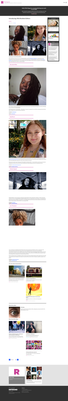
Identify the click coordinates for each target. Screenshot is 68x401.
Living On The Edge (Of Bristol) (30, 278)
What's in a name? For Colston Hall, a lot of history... (17, 278)
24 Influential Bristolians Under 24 (31, 352)
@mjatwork (13, 113)
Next (16, 359)
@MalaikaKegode (14, 203)
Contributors (29, 380)
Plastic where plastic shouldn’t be (53, 28)
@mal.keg (13, 202)
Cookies (12, 391)
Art (48, 39)
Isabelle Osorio (50, 30)
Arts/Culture (27, 337)
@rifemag (53, 44)
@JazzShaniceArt (14, 260)
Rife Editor (15, 338)
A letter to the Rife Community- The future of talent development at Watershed (16, 334)
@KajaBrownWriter (14, 166)
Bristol (10, 21)
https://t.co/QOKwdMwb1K (52, 49)
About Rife (11, 377)
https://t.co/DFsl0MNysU (52, 59)
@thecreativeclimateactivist (16, 164)
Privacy (10, 391)
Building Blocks (50, 38)
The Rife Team (34, 13)
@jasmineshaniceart (15, 259)
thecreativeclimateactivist (14, 159)
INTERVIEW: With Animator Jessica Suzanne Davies (33, 297)
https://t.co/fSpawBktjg (51, 54)
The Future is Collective (33, 58)
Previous (11, 359)
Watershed (13, 389)
